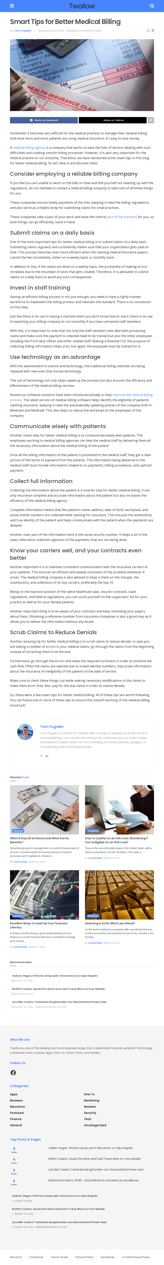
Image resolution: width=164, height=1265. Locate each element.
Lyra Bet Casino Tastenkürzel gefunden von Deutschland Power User (59, 1002)
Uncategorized (95, 1125)
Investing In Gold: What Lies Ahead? (110, 923)
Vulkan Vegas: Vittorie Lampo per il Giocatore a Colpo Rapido (55, 976)
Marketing (91, 1100)
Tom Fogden (22, 31)
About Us (16, 1257)
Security (90, 1113)
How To (89, 1094)
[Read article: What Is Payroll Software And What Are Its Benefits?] (44, 809)
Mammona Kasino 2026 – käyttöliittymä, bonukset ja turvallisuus (93, 1180)
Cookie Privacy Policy (136, 1257)
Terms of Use (59, 1257)
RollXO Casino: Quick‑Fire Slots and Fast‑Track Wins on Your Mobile (58, 989)
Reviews (90, 1107)
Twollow (82, 6)
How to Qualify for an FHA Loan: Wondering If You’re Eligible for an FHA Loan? (116, 840)
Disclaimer (108, 1257)
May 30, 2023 (38, 861)
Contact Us (36, 1257)
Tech (87, 1119)
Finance (18, 830)
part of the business (122, 217)
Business (16, 1100)
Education (17, 1107)
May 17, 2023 (38, 947)
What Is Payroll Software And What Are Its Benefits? (39, 840)
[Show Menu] (12, 6)
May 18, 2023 (113, 858)
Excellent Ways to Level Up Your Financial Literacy (38, 925)
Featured (17, 1113)
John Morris (95, 858)
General (16, 1125)
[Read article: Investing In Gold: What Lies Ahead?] (119, 895)
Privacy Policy (84, 1257)
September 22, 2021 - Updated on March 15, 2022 (69, 31)
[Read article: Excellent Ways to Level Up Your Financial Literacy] (44, 895)
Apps (14, 1094)
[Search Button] (152, 6)
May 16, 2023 (113, 943)
